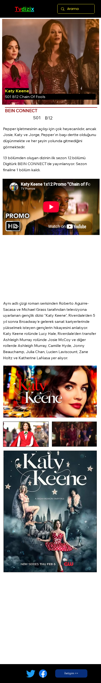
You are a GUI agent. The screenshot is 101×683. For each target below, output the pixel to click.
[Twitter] (30, 673)
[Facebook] (43, 673)
